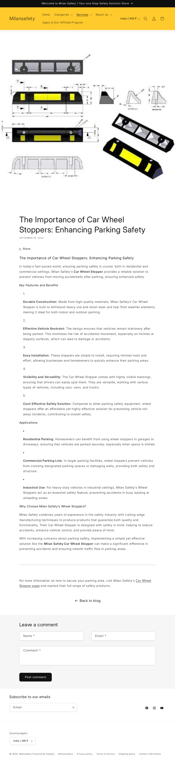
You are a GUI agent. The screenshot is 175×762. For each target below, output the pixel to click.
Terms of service (105, 754)
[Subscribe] (73, 707)
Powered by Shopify (43, 754)
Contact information (150, 754)
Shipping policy (127, 754)
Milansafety (25, 754)
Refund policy (65, 754)
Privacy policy (85, 754)
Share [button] (27, 248)
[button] (63, 15)
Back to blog (90, 601)
